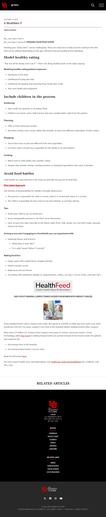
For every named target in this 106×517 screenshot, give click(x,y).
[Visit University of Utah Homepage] (4, 5)
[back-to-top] (103, 511)
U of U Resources (53, 472)
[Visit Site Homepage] (53, 412)
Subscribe (53, 449)
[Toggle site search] (93, 5)
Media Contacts (81, 509)
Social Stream (53, 469)
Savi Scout (25, 335)
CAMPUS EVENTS (53, 466)
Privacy (60, 509)
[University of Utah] (53, 489)
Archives (53, 446)
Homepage (53, 433)
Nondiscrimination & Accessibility (31, 509)
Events (53, 443)
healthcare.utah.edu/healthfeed (66, 361)
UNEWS (53, 463)
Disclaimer (51, 509)
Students (53, 439)
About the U (69, 509)
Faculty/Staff (53, 436)
